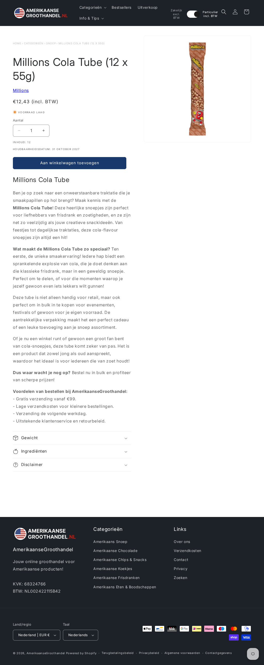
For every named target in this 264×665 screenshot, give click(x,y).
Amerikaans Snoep (110, 541)
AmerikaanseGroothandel (46, 653)
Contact (181, 559)
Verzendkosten (187, 550)
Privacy (180, 568)
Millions (21, 90)
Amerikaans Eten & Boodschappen (124, 587)
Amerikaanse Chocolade (115, 550)
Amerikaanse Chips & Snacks (120, 559)
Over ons (182, 541)
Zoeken (180, 577)
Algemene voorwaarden (182, 653)
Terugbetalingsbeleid (118, 653)
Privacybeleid (149, 653)
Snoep (51, 43)
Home (17, 43)
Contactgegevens (218, 653)
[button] (92, 7)
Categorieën (34, 43)
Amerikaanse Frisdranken (116, 577)
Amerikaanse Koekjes (112, 568)
